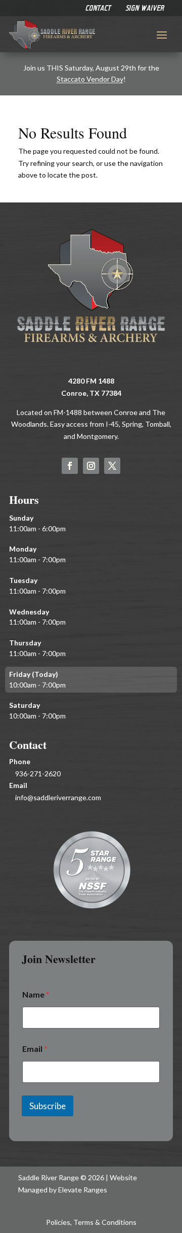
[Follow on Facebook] (70, 466)
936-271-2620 (38, 773)
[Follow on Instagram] (91, 466)
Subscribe (47, 1106)
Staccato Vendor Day (90, 79)
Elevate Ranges (82, 1189)
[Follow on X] (112, 466)
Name (36, 994)
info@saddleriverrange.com (58, 797)
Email (35, 1048)
